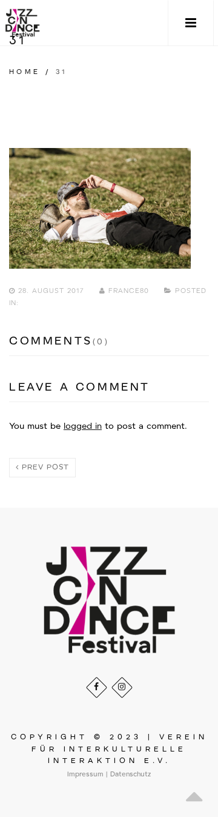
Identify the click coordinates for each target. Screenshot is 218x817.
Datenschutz (130, 775)
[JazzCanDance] (22, 22)
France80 (128, 291)
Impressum (85, 775)
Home (25, 72)
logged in (83, 427)
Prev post (44, 467)
